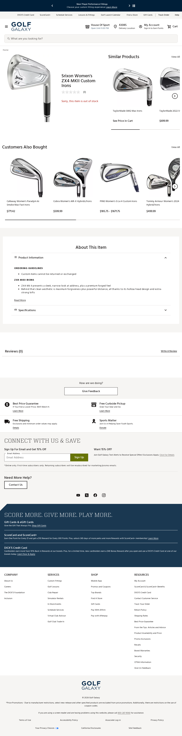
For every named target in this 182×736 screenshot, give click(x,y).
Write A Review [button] (169, 351)
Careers (7, 586)
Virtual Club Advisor (57, 615)
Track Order (163, 15)
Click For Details (167, 455)
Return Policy (140, 610)
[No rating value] (72, 92)
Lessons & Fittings (86, 15)
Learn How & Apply (26, 554)
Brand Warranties (142, 650)
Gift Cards (147, 15)
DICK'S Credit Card (142, 592)
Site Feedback (135, 728)
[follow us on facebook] (95, 495)
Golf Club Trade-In (56, 621)
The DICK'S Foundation (14, 592)
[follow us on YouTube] (78, 495)
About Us (8, 581)
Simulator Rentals (55, 598)
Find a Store (132, 15)
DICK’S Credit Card (25, 15)
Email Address (13, 453)
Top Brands (96, 592)
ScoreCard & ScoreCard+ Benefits (149, 586)
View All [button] (175, 57)
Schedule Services (64, 15)
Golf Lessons (53, 586)
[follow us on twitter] (87, 495)
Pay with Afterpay (99, 615)
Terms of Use (25, 720)
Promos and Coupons (101, 586)
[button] (175, 96)
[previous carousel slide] (52, 5)
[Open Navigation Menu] (6, 27)
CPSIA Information (142, 662)
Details (16, 427)
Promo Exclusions (142, 639)
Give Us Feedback (142, 668)
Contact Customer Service (146, 598)
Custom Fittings (55, 581)
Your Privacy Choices (44, 728)
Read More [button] (20, 300)
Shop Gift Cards (39, 525)
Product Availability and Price (148, 633)
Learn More (18, 411)
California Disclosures (91, 728)
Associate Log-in (113, 720)
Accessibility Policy (69, 720)
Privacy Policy (157, 720)
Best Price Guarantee (143, 621)
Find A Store (96, 598)
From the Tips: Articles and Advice (150, 627)
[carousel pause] (134, 5)
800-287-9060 (124, 713)
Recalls (137, 645)
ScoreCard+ (45, 15)
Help (177, 15)
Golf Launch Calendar (111, 15)
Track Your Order (142, 604)
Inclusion (8, 598)
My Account (139, 581)
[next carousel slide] (129, 5)
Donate (103, 427)
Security (138, 656)
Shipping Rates (141, 615)
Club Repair (53, 592)
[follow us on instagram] (104, 495)
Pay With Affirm (98, 610)
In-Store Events (54, 604)
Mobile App (96, 581)
